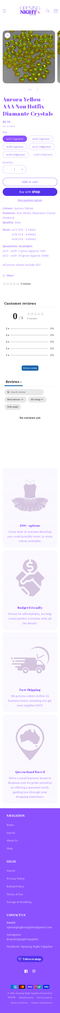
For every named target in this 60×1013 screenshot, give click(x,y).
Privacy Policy (16, 878)
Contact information (41, 1002)
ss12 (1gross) (15, 138)
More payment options (30, 200)
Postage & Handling (19, 902)
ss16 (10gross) (15, 154)
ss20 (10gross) (45, 155)
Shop (10, 848)
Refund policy (26, 997)
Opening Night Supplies (28, 993)
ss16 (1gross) (41, 138)
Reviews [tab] (14, 381)
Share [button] (10, 275)
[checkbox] (12, 407)
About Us (12, 840)
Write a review (30, 368)
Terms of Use (15, 894)
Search (11, 832)
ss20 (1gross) (15, 146)
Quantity (8, 162)
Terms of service (19, 1002)
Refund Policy (15, 886)
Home (10, 824)
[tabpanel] (30, 421)
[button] (4, 11)
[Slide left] (22, 89)
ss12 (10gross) (41, 146)
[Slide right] (37, 89)
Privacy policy (44, 997)
